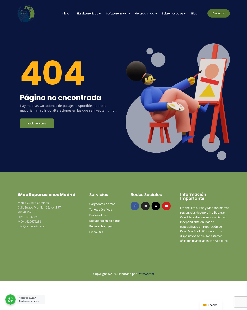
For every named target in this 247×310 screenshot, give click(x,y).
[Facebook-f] (135, 206)
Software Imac (116, 13)
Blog (194, 13)
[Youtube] (166, 206)
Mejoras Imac (144, 13)
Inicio (65, 13)
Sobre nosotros (172, 13)
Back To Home (36, 123)
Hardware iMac (87, 13)
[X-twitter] (156, 206)
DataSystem (146, 274)
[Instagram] (145, 206)
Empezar (218, 13)
